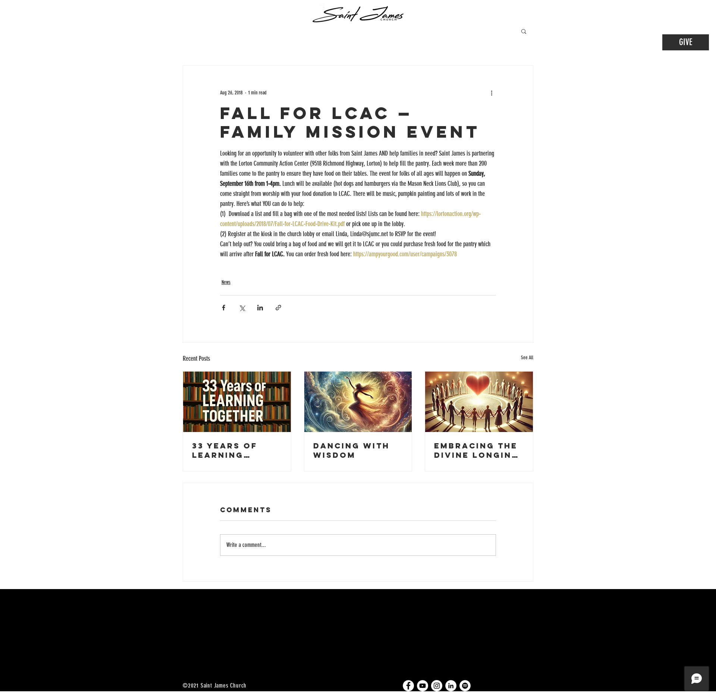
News (226, 282)
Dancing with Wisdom (351, 450)
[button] (523, 31)
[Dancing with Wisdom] (358, 402)
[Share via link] (278, 307)
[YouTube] (422, 685)
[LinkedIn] (450, 685)
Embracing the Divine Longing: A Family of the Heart (478, 450)
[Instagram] (436, 685)
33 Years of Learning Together (224, 450)
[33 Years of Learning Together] (237, 402)
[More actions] (491, 92)
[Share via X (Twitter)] (241, 307)
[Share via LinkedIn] (260, 307)
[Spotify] (465, 685)
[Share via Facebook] (223, 307)
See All (527, 357)
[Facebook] (408, 685)
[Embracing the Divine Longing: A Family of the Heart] (479, 402)
